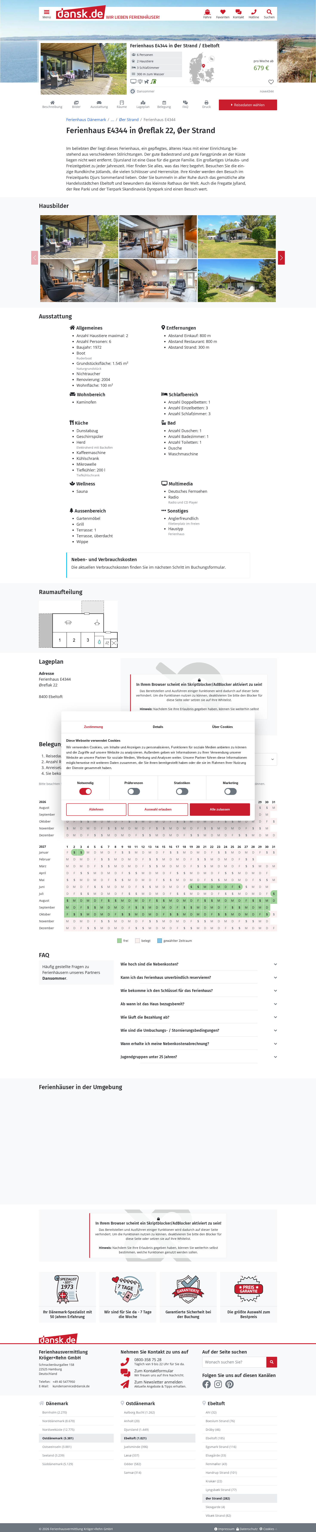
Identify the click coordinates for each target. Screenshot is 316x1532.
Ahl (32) (211, 1412)
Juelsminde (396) (136, 1447)
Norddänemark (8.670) (58, 1421)
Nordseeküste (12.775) (58, 1430)
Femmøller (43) (216, 1464)
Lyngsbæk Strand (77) (221, 1490)
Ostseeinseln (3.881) (56, 1447)
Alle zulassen (220, 809)
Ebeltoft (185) (215, 1438)
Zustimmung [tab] (93, 727)
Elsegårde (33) (216, 1455)
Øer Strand (129, 119)
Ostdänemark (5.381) (58, 1438)
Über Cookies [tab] (222, 727)
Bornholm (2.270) (54, 1412)
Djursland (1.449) (136, 1430)
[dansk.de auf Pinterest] (229, 1384)
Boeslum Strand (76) (220, 1421)
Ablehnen (96, 809)
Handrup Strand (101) (221, 1473)
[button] (46, 14)
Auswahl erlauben (158, 809)
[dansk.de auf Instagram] (218, 1384)
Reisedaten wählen (249, 105)
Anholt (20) (132, 1421)
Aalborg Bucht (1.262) (139, 1412)
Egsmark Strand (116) (221, 1447)
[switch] (134, 791)
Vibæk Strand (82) (218, 1516)
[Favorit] (271, 82)
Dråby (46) (213, 1430)
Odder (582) (132, 1464)
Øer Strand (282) (218, 1498)
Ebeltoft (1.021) (135, 1438)
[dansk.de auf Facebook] (206, 1384)
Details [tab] (158, 727)
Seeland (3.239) (53, 1455)
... (112, 119)
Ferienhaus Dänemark (86, 119)
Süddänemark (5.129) (57, 1464)
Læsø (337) (131, 1455)
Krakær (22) (214, 1481)
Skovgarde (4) (215, 1507)
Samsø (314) (132, 1473)
